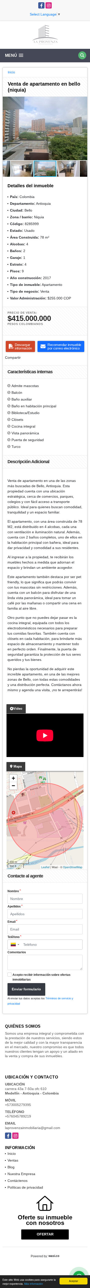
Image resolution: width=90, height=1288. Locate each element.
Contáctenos (18, 1181)
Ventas (13, 1160)
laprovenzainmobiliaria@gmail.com (32, 1128)
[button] (83, 101)
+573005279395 (18, 1105)
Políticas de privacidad (25, 1187)
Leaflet (45, 867)
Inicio (11, 72)
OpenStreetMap (72, 867)
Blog (11, 1167)
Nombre (14, 891)
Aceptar (73, 1281)
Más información (33, 1283)
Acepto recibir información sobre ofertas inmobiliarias (41, 977)
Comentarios (17, 952)
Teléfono (14, 937)
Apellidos (15, 906)
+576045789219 (18, 1116)
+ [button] (13, 778)
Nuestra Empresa (21, 1174)
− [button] (13, 786)
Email (12, 922)
